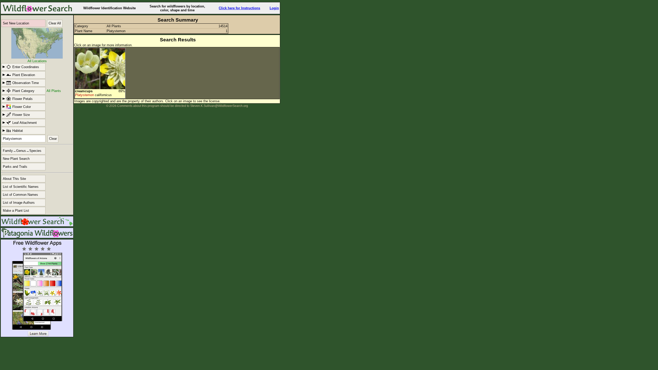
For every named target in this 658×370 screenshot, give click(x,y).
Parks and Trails (15, 167)
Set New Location (16, 23)
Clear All (55, 23)
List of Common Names (20, 195)
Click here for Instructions (239, 8)
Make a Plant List (16, 210)
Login (274, 8)
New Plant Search (16, 159)
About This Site (14, 179)
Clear (53, 139)
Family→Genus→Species (22, 151)
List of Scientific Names (21, 187)
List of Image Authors (19, 203)
